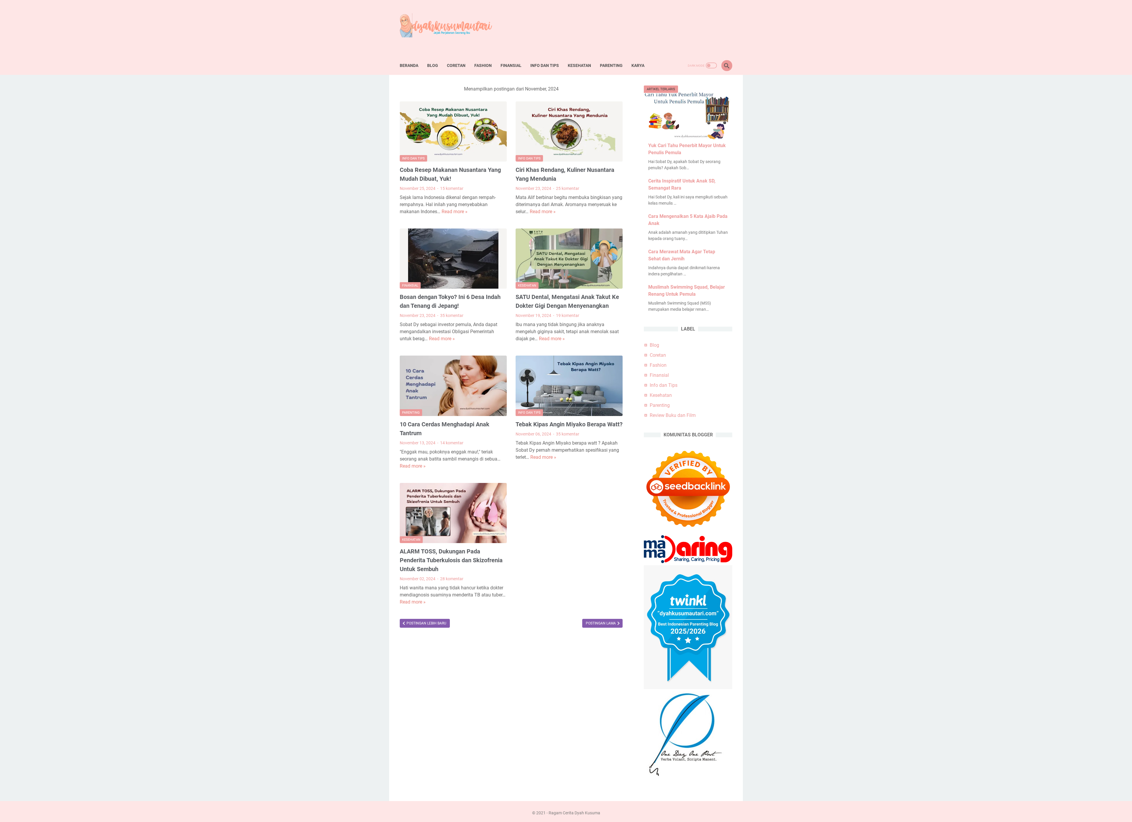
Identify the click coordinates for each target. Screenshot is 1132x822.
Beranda (409, 65)
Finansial (511, 65)
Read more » (455, 211)
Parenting (611, 65)
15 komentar (451, 188)
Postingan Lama (601, 623)
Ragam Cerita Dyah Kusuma (574, 813)
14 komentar (451, 442)
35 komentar (451, 315)
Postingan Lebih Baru (426, 623)
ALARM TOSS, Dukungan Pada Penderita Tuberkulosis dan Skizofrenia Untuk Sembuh (451, 560)
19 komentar (567, 315)
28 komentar (451, 578)
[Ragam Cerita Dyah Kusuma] (450, 28)
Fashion (483, 65)
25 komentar (567, 188)
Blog (432, 65)
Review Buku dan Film (673, 415)
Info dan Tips (544, 65)
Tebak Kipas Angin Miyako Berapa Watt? (569, 424)
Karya (637, 65)
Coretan (456, 65)
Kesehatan (579, 65)
